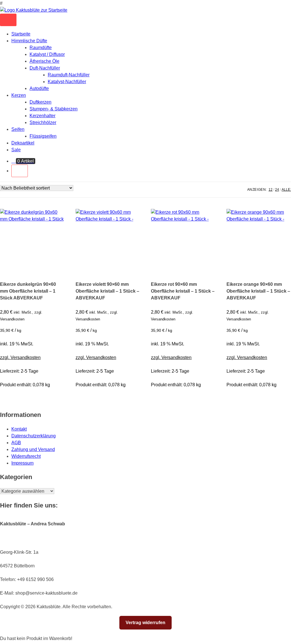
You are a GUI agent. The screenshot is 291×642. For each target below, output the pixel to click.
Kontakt (19, 429)
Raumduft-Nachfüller (69, 74)
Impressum (22, 463)
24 (277, 190)
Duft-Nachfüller (45, 68)
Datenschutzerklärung (33, 435)
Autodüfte (39, 88)
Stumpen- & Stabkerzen (54, 108)
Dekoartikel (22, 142)
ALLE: (286, 190)
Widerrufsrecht (26, 456)
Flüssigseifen (43, 136)
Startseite (20, 34)
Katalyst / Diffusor (47, 54)
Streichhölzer (43, 122)
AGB (16, 442)
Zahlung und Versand (33, 449)
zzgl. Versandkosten (20, 357)
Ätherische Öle (44, 61)
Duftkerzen (40, 102)
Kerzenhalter (42, 115)
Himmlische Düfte (29, 40)
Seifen (17, 129)
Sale (16, 149)
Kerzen (18, 95)
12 (271, 190)
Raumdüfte (41, 47)
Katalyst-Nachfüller (67, 81)
